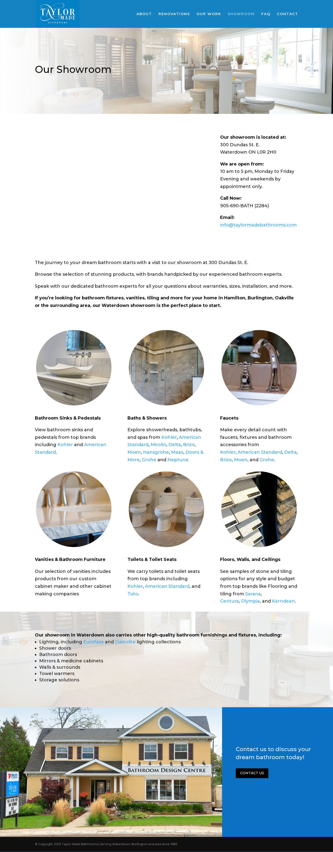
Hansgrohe (156, 452)
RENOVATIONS (174, 14)
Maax (177, 452)
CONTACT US (252, 773)
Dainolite (126, 642)
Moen (134, 452)
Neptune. (178, 459)
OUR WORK (208, 14)
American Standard (260, 452)
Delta (174, 444)
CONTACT (287, 14)
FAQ (265, 14)
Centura (229, 601)
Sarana (253, 594)
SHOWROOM (241, 14)
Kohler (66, 444)
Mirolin (158, 444)
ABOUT (144, 14)
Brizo (189, 444)
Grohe (149, 459)
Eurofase (94, 642)
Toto (132, 594)
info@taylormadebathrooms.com (258, 225)
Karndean (283, 601)
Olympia (250, 601)
